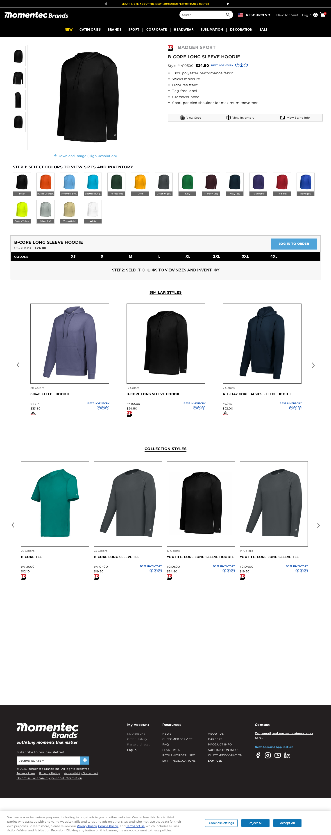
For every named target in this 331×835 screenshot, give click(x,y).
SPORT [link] (133, 30)
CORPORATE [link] (156, 30)
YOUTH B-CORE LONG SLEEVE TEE (269, 557)
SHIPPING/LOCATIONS (179, 760)
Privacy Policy (49, 773)
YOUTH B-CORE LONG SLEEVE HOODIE (200, 557)
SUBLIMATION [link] (211, 30)
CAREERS (215, 739)
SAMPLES (215, 760)
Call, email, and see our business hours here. (284, 735)
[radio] (22, 185)
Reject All (256, 823)
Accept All (287, 823)
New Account (287, 15)
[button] (229, 14)
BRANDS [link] (114, 30)
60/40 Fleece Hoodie (50, 394)
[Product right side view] (18, 109)
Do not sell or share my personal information (49, 778)
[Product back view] (18, 131)
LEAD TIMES (171, 750)
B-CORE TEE (31, 557)
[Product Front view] (18, 65)
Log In (131, 750)
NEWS (166, 733)
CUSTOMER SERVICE (177, 739)
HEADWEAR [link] (183, 30)
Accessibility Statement (81, 773)
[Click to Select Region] (241, 15)
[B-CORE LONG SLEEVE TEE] (127, 536)
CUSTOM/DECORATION (225, 755)
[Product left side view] (18, 87)
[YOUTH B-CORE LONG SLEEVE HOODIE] (200, 536)
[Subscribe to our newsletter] (84, 760)
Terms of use (26, 773)
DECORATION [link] (241, 30)
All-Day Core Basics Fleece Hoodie (257, 394)
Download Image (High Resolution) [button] (87, 156)
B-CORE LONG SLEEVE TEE (117, 557)
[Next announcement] (227, 4)
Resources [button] (256, 15)
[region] (165, 823)
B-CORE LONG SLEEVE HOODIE (153, 394)
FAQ (165, 744)
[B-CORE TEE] (54, 536)
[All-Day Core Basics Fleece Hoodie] (262, 378)
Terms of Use (135, 826)
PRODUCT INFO (220, 744)
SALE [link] (264, 30)
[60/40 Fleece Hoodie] (70, 378)
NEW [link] (69, 30)
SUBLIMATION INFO (223, 750)
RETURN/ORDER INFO (178, 755)
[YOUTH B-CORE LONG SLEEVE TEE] (273, 536)
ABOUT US (216, 733)
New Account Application (274, 747)
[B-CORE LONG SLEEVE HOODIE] (166, 378)
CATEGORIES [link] (90, 30)
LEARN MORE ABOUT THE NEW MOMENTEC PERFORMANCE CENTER (165, 3)
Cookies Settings (221, 823)
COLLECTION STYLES (166, 449)
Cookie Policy (108, 826)
